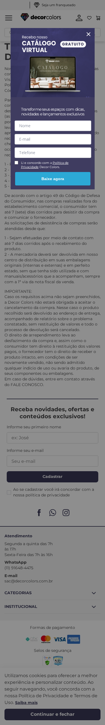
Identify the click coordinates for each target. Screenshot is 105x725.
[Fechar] (88, 34)
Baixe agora (52, 178)
